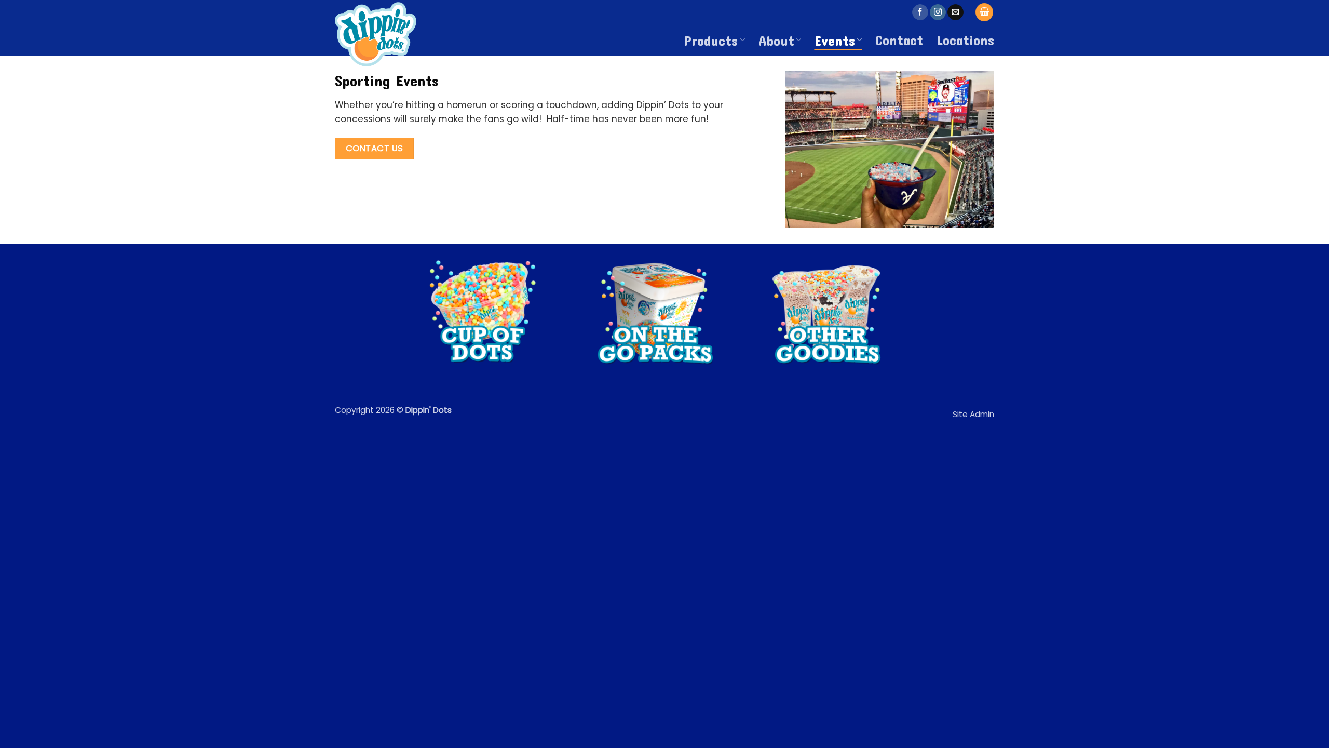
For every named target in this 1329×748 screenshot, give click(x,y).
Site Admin (973, 414)
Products (711, 40)
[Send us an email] (955, 12)
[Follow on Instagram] (938, 12)
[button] (984, 12)
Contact (899, 39)
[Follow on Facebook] (920, 12)
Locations (965, 39)
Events (835, 40)
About (776, 40)
